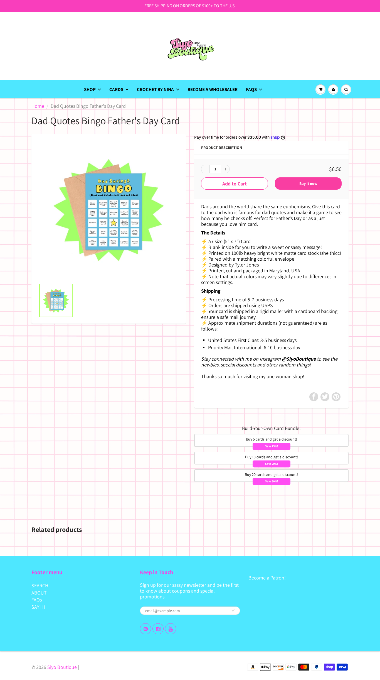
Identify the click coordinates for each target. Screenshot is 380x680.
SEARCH (39, 585)
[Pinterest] (145, 628)
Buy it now (308, 183)
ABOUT (39, 593)
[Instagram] (158, 628)
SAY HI (38, 607)
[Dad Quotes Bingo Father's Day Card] (108, 209)
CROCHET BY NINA (155, 89)
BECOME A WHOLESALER (212, 89)
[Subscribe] (233, 610)
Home (37, 106)
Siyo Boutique (62, 667)
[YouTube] (170, 628)
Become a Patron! (267, 577)
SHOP (90, 89)
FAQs (251, 89)
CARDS (116, 89)
